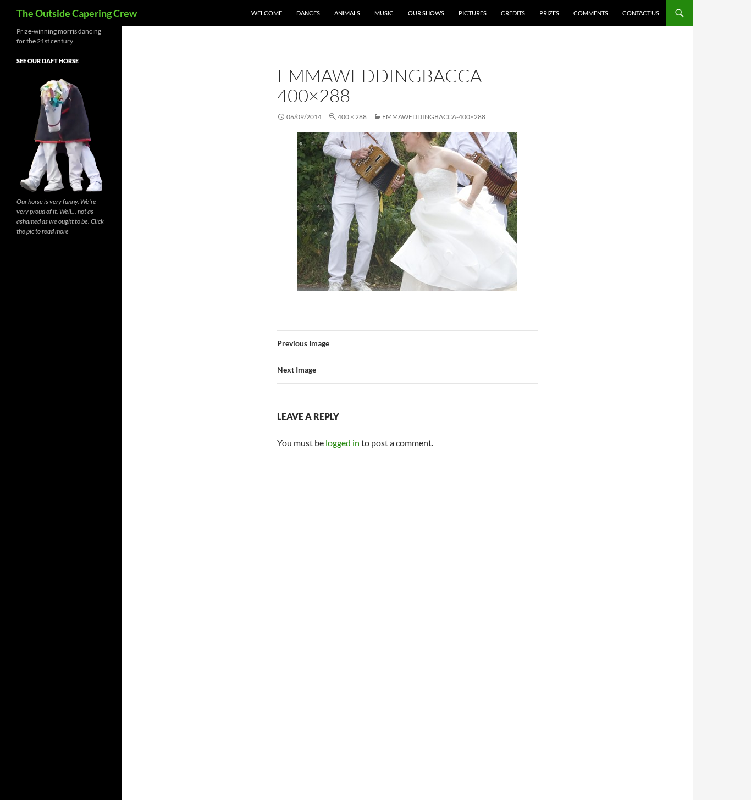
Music (384, 12)
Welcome (266, 12)
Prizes (549, 12)
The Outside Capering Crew (76, 13)
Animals (347, 12)
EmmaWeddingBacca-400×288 (433, 117)
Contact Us (640, 12)
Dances (308, 12)
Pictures (473, 12)
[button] (407, 211)
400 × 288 (352, 117)
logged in (342, 442)
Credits (513, 12)
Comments (590, 12)
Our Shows (426, 12)
